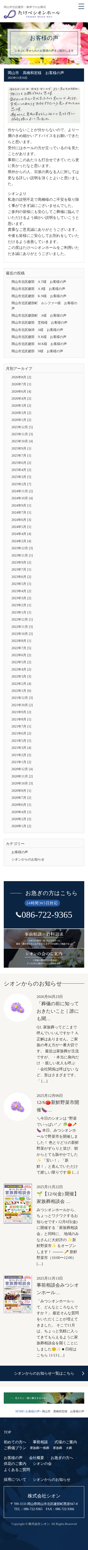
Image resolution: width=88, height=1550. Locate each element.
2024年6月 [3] (21, 520)
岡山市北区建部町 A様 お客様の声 (38, 315)
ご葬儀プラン (15, 1448)
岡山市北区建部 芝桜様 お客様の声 (39, 322)
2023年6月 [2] (21, 577)
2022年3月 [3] (21, 676)
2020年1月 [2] (21, 826)
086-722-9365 (47, 914)
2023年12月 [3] (22, 548)
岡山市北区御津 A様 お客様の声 (37, 330)
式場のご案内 (65, 1442)
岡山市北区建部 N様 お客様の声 (37, 351)
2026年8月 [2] (21, 377)
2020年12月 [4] (22, 769)
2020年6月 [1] (21, 805)
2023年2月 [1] (21, 605)
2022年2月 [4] (21, 684)
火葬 (69, 1448)
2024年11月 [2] (22, 491)
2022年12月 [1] (22, 619)
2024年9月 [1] (21, 505)
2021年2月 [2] (21, 755)
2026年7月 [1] (21, 384)
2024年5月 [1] (21, 527)
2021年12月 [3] (22, 698)
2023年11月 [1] (22, 555)
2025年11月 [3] (22, 434)
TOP (7, 1432)
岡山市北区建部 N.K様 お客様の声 (38, 337)
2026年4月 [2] (21, 398)
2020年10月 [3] (22, 783)
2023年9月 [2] (21, 562)
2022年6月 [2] (21, 655)
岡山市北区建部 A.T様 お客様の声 (38, 282)
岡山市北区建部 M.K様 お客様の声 (39, 344)
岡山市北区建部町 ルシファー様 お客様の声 (44, 305)
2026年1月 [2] (21, 420)
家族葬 (57, 1448)
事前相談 (40, 1442)
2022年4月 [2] (21, 669)
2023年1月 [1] (21, 612)
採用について (15, 1480)
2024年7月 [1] (21, 512)
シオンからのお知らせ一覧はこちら (44, 1373)
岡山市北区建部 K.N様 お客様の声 (38, 296)
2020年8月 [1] (21, 790)
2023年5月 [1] (21, 584)
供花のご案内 (15, 1464)
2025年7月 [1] (21, 455)
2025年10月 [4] (22, 441)
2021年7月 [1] (21, 726)
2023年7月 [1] (21, 569)
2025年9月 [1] (21, 448)
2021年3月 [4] (21, 748)
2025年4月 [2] (21, 470)
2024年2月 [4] (21, 541)
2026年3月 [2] (21, 405)
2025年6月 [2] (21, 463)
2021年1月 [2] (21, 762)
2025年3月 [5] (21, 477)
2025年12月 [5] (22, 427)
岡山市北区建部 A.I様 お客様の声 (38, 289)
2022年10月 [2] (22, 634)
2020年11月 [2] (22, 776)
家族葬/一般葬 (39, 1448)
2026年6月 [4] (21, 391)
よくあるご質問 (17, 1470)
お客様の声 (19, 852)
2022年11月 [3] (22, 627)
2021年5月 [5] (21, 741)
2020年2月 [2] (21, 819)
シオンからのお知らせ (27, 859)
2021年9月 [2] (21, 712)
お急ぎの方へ (62, 1458)
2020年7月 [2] (21, 798)
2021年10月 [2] (22, 705)
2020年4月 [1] (21, 812)
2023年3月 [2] (21, 598)
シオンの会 (42, 1464)
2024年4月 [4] (21, 534)
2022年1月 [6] (21, 691)
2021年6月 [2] (21, 733)
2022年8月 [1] (21, 641)
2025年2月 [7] (21, 484)
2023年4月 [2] (21, 591)
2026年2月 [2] (21, 413)
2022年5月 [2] (21, 662)
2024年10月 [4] (22, 498)
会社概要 (36, 1458)
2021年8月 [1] (21, 719)
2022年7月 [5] (21, 648)
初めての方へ (15, 1442)
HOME (19, 1411)
